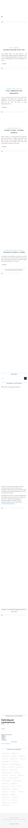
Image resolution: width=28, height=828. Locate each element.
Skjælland (18, 88)
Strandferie (4, 739)
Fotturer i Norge (8, 250)
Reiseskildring (6, 780)
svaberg (13, 794)
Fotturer (3, 738)
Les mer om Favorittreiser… (8, 503)
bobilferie (13, 758)
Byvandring (6, 761)
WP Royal (17, 817)
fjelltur (5, 764)
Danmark (8, 88)
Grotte (5, 769)
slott (19, 786)
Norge (15, 250)
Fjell (15, 761)
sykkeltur (5, 797)
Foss (4, 767)
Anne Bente (4, 63)
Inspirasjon (16, 819)
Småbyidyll (6, 788)
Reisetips (5, 783)
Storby (5, 791)
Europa (11, 47)
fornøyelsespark (16, 764)
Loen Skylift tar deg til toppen (14, 252)
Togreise (15, 797)
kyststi (5, 775)
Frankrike (16, 47)
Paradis (20, 775)
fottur (11, 767)
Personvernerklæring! (5, 743)
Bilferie (3, 735)
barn (14, 756)
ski (13, 786)
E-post (3, 724)
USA (20, 128)
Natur (12, 775)
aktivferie (5, 753)
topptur (5, 799)
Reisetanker (18, 780)
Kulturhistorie (7, 772)
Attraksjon (6, 756)
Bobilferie (4, 736)
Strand (21, 791)
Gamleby (19, 767)
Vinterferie (6, 805)
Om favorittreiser (22, 819)
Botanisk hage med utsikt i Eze (14, 49)
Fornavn (3, 728)
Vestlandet (21, 250)
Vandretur (6, 802)
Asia (10, 819)
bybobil (22, 758)
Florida (16, 128)
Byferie (3, 737)
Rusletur (5, 786)
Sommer (15, 788)
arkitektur (15, 753)
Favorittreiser (14, 4)
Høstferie (13, 769)
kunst (17, 772)
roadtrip (14, 783)
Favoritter (10, 128)
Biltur (5, 758)
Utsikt (14, 799)
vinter (14, 802)
